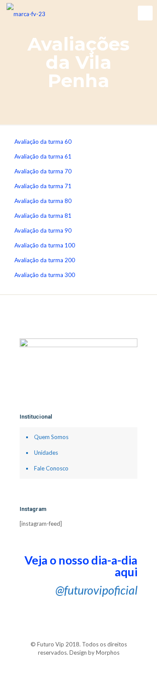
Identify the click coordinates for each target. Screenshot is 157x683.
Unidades (46, 452)
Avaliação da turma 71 (43, 186)
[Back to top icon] (79, 635)
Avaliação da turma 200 (44, 260)
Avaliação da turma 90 (43, 230)
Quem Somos (51, 436)
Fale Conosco (51, 468)
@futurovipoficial (96, 590)
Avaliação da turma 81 (43, 215)
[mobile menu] (145, 13)
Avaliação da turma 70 (43, 171)
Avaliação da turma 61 (43, 156)
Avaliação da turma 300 (44, 274)
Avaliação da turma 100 (44, 245)
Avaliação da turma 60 (43, 141)
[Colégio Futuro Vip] (26, 13)
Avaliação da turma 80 (43, 200)
